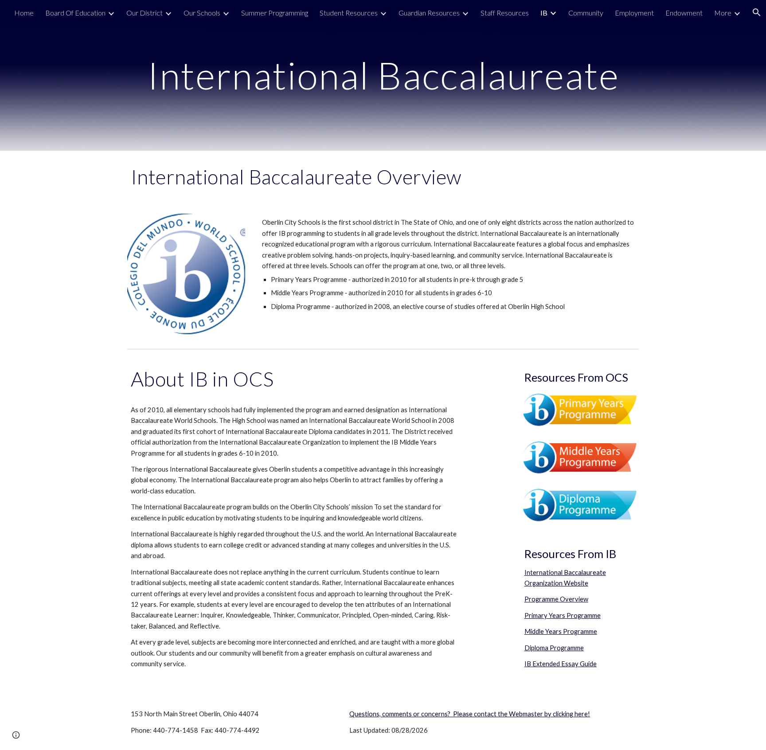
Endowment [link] (684, 12)
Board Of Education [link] (75, 12)
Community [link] (585, 12)
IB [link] (543, 12)
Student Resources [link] (349, 12)
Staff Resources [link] (505, 12)
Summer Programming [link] (274, 12)
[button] (16, 735)
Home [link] (24, 12)
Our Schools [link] (202, 12)
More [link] (722, 12)
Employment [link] (634, 12)
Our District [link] (144, 12)
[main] (383, 75)
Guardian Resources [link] (429, 12)
